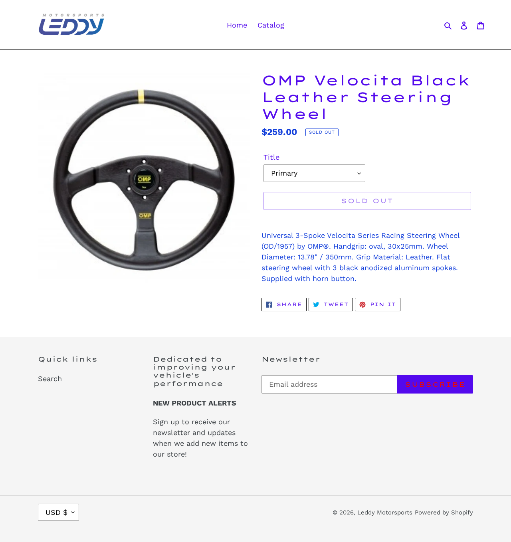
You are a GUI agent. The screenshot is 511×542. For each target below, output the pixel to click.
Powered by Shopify (444, 512)
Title (271, 157)
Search (50, 378)
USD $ (56, 512)
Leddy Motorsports (384, 512)
